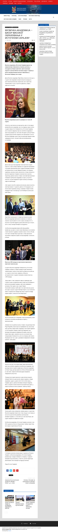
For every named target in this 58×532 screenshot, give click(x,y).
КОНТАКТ (20, 3)
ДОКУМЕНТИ (44, 1)
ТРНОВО (25, 19)
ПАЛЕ (20, 19)
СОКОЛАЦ (14, 15)
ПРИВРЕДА (5, 3)
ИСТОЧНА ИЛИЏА (22, 15)
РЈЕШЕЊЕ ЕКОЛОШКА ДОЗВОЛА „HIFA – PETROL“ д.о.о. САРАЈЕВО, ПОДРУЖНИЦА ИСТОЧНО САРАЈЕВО (47, 39)
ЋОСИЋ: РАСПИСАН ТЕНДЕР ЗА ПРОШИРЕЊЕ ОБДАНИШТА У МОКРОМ (9, 505)
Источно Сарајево (8, 27)
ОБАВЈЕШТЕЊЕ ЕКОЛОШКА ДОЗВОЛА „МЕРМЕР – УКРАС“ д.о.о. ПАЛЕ (12, 481)
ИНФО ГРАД (7, 15)
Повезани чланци (8, 490)
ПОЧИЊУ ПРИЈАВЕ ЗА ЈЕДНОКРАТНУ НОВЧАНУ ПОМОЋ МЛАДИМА (29, 481)
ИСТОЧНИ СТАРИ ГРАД (34, 15)
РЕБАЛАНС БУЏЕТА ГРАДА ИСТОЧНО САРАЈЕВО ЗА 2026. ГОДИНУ (46, 53)
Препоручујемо (15, 27)
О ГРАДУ (10, 1)
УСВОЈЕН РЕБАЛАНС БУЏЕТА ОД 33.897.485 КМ (19, 504)
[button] (53, 17)
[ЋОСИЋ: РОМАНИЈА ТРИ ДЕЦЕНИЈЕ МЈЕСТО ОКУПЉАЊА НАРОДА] (30, 498)
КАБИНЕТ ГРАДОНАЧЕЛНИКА (19, 1)
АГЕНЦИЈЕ (11, 3)
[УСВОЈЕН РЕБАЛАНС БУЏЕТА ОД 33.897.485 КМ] (19, 498)
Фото (30, 19)
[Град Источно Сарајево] (29, 9)
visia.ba (9, 530)
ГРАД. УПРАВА (37, 1)
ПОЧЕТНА (5, 1)
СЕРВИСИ (50, 1)
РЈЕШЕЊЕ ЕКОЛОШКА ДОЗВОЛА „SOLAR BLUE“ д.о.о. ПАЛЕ (47, 28)
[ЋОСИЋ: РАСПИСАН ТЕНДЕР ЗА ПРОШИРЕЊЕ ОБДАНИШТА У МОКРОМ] (9, 498)
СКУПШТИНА (30, 1)
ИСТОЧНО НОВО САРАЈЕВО (10, 19)
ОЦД (15, 3)
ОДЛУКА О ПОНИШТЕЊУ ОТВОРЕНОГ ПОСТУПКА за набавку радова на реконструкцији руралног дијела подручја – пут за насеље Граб (47, 46)
